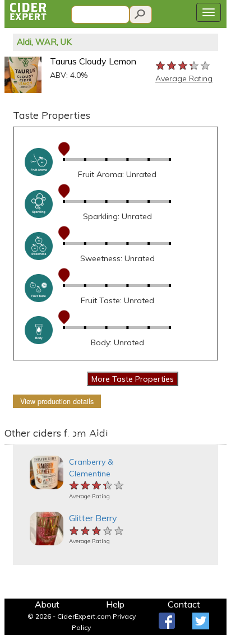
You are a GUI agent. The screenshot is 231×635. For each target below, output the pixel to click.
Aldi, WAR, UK (44, 41)
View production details (57, 401)
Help (115, 604)
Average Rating (183, 78)
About (47, 604)
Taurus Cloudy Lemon (93, 61)
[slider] (183, 65)
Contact (184, 604)
